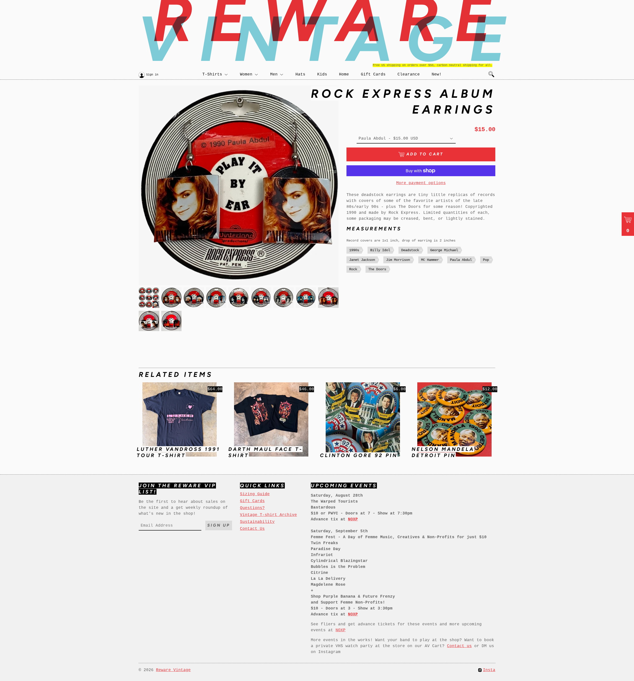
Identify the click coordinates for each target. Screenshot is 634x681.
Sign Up (218, 525)
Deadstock (410, 250)
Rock (353, 269)
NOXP (340, 630)
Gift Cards (373, 74)
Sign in (152, 74)
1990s (354, 250)
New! (437, 74)
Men (274, 74)
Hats (300, 74)
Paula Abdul (461, 260)
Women (246, 74)
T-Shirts (212, 74)
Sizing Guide (255, 494)
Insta (489, 670)
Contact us (459, 646)
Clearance (408, 74)
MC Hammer (430, 260)
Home (344, 74)
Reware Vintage (173, 670)
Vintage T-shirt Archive (268, 515)
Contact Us (252, 529)
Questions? (252, 508)
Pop (486, 260)
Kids (322, 74)
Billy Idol (380, 250)
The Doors (377, 269)
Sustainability (257, 522)
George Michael (444, 250)
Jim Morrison (398, 260)
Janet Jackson (362, 260)
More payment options (421, 183)
